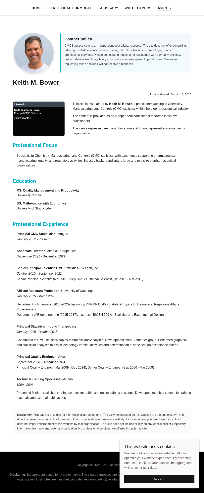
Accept (159, 478)
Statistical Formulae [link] (70, 8)
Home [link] (37, 8)
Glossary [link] (108, 8)
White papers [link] (138, 8)
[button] (165, 8)
